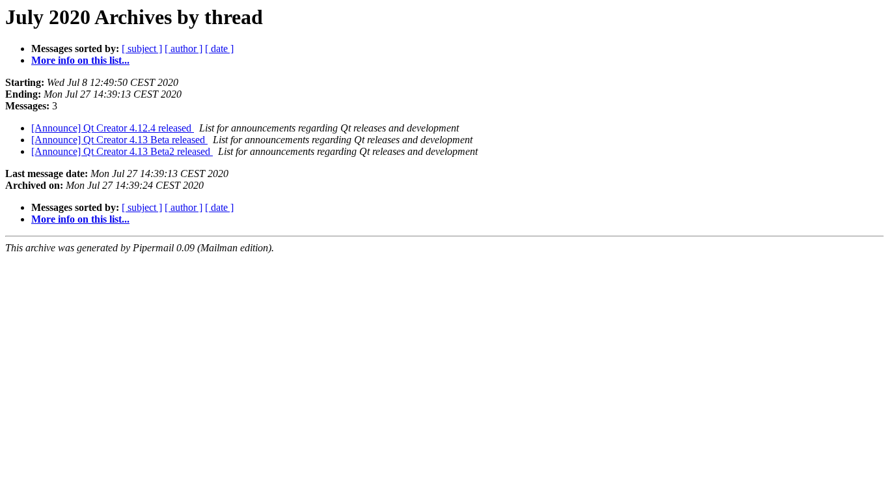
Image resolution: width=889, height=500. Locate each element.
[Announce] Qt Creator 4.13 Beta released (119, 139)
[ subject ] (142, 48)
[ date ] (219, 48)
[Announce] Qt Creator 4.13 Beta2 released (122, 151)
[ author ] (183, 48)
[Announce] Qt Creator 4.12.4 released (112, 127)
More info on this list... (80, 60)
